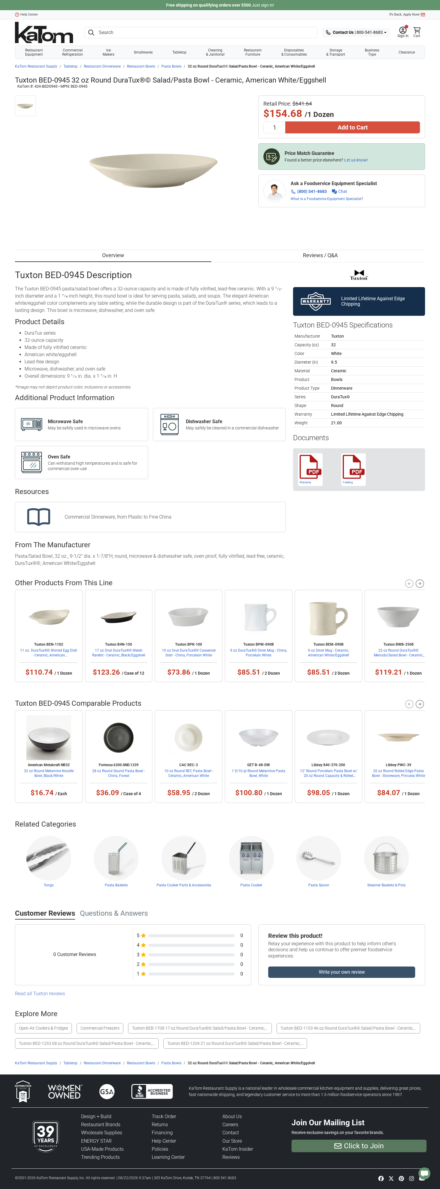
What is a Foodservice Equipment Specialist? (327, 199)
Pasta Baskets (116, 885)
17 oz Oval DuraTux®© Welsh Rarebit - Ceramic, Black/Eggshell (118, 652)
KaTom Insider (237, 1149)
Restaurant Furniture (253, 52)
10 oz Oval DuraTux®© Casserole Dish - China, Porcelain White (189, 652)
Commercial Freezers (100, 1028)
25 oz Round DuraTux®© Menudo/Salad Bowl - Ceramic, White (398, 655)
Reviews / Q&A (320, 255)
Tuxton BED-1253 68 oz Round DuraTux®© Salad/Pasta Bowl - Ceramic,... (87, 1043)
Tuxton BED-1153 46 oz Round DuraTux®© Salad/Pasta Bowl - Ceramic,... (348, 1028)
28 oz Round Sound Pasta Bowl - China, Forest (118, 773)
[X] (391, 1178)
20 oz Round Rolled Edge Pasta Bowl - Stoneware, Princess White (398, 773)
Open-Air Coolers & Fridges (43, 1028)
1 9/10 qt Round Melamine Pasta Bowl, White (258, 773)
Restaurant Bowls (141, 66)
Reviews (231, 1157)
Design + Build (96, 1116)
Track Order (164, 1116)
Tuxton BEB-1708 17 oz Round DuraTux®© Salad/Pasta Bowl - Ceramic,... (200, 1028)
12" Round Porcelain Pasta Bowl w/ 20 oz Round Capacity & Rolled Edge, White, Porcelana (328, 776)
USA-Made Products (102, 1149)
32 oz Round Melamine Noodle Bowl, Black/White (49, 773)
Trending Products (100, 1157)
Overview (113, 255)
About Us (232, 1116)
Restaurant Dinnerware (102, 66)
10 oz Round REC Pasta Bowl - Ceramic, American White (188, 773)
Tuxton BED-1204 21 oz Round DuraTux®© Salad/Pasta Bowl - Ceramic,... (235, 1043)
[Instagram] (411, 1178)
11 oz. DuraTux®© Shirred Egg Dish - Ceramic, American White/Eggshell (48, 655)
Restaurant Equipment (34, 52)
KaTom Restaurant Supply (36, 66)
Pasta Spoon (318, 885)
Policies (160, 1149)
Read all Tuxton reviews (40, 993)
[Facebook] (381, 1178)
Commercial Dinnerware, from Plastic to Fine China (118, 517)
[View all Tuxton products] (359, 274)
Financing (162, 1132)
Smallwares (143, 52)
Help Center (29, 14)
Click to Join (364, 1146)
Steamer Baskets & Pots (386, 885)
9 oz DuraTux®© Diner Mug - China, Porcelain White (258, 652)
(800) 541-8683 (312, 191)
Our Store (232, 1141)
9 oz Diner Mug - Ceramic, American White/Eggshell (328, 652)
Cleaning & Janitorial (215, 52)
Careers (230, 1124)
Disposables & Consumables (294, 52)
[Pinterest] (401, 1178)
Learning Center (168, 1157)
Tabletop (179, 52)
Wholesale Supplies (101, 1132)
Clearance (407, 52)
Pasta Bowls (171, 66)
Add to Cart (353, 127)
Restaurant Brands (100, 1124)
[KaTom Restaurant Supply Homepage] (44, 32)
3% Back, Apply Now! (404, 14)
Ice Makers (108, 52)
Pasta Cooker (251, 885)
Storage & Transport (335, 52)
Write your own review (342, 972)
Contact (230, 1132)
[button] (403, 33)
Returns (160, 1124)
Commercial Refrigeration (72, 52)
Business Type (372, 52)
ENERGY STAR (96, 1141)
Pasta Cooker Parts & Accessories (184, 885)
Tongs (49, 885)
